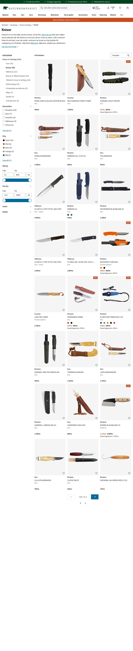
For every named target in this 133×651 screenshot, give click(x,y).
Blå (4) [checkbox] (8, 155)
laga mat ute (46, 35)
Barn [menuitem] (31, 15)
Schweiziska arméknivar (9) (17, 88)
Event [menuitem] (94, 15)
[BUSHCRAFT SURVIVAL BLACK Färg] (104, 267)
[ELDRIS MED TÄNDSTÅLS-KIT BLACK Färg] (111, 323)
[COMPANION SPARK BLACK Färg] (71, 323)
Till (15, 171)
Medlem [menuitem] (113, 15)
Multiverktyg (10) (12, 84)
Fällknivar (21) (11, 72)
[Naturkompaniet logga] (19, 8)
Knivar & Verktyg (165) (11, 59)
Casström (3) (10, 117)
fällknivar (34, 43)
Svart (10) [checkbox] (9, 140)
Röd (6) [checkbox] (8, 144)
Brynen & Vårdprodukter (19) (17, 76)
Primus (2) (9, 125)
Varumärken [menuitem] (83, 15)
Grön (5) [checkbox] (8, 148)
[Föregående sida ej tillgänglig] (71, 496)
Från (4, 171)
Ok (29, 175)
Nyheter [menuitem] (5, 15)
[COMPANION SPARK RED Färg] (68, 323)
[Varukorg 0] (128, 7)
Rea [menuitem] (121, 15)
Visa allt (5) (7, 130)
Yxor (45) (9, 63)
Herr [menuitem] (22, 15)
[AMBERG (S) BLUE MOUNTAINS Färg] (68, 215)
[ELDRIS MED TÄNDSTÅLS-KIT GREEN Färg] (104, 323)
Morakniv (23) (11, 110)
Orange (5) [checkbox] (9, 151)
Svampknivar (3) (12, 101)
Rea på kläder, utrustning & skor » (66, 20)
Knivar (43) (10, 68)
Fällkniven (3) (10, 121)
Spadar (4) (10, 96)
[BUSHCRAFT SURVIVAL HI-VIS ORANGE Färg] (101, 267)
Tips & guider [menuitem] (68, 15)
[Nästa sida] (95, 496)
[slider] (4, 180)
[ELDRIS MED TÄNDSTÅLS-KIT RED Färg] (114, 323)
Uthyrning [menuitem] (103, 15)
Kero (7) (8, 114)
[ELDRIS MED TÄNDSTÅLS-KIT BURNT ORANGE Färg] (107, 323)
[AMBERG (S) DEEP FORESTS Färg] (71, 215)
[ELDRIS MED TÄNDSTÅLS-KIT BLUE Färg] (101, 323)
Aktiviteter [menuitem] (55, 15)
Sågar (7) (9, 92)
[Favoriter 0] (121, 7)
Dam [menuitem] (14, 15)
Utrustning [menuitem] (42, 15)
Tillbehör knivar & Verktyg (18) (18, 80)
